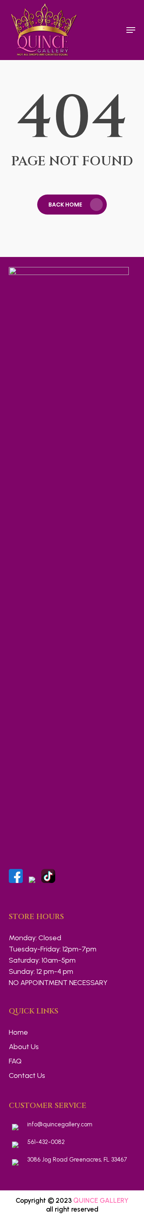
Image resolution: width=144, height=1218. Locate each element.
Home (18, 1032)
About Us (24, 1046)
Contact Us (27, 1075)
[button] (130, 30)
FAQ (15, 1061)
